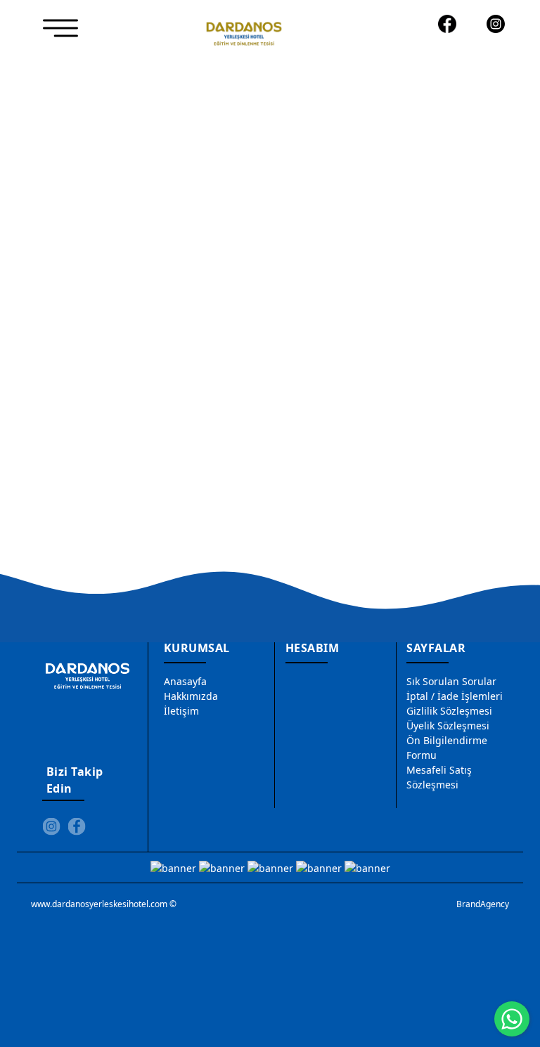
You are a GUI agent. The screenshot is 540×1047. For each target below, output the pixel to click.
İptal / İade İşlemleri (454, 696)
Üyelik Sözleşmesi (447, 725)
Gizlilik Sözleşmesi (449, 710)
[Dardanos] (244, 31)
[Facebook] (446, 24)
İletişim (181, 710)
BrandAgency (482, 904)
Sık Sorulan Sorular (451, 681)
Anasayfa (185, 681)
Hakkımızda (191, 696)
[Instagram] (496, 24)
